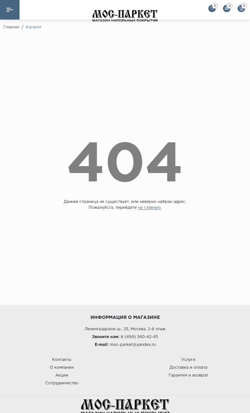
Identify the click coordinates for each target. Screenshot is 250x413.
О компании (62, 367)
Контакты (61, 360)
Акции (61, 375)
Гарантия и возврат (188, 375)
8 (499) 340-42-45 (139, 337)
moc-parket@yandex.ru (133, 345)
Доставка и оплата (188, 367)
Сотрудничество (61, 383)
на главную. (149, 207)
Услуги (188, 360)
